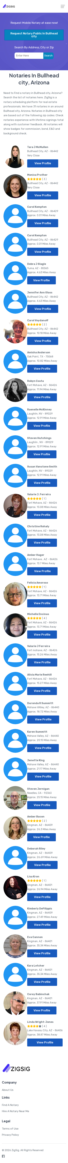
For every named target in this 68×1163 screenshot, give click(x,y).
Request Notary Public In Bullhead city (34, 35)
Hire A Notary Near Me (15, 1111)
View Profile (42, 163)
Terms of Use (10, 1128)
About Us (7, 1089)
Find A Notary (10, 1105)
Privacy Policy (10, 1134)
